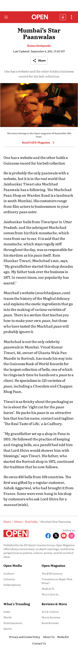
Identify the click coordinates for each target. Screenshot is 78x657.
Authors (8, 573)
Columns (9, 579)
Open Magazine (53, 565)
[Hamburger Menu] (6, 17)
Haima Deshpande (39, 46)
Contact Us (39, 643)
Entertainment (12, 623)
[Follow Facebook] (48, 536)
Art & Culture (50, 612)
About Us (48, 637)
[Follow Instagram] (71, 536)
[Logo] (39, 17)
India (6, 612)
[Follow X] (56, 536)
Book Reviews (50, 623)
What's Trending (16, 604)
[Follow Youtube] (64, 536)
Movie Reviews (51, 617)
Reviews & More (54, 604)
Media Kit (63, 637)
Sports (7, 629)
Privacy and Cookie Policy (24, 637)
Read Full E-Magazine (36, 142)
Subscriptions (12, 585)
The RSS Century (52, 573)
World (7, 617)
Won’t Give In (50, 594)
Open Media (12, 565)
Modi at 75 (48, 589)
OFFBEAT (63, 17)
